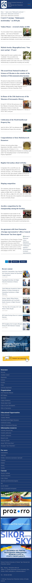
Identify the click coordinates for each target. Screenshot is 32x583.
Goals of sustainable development (8, 488)
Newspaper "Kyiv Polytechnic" (8, 445)
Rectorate (3, 372)
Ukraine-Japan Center (6, 403)
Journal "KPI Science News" (7, 443)
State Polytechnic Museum (7, 392)
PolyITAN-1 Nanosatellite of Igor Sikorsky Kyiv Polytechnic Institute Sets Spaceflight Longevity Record (12, 273)
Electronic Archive (5, 440)
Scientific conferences (6, 435)
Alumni (2, 465)
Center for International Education (9, 425)
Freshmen (3, 460)
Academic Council (5, 374)
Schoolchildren (4, 452)
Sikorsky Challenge (5, 473)
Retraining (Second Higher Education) (10, 420)
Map (2, 567)
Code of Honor (4, 478)
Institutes (3, 380)
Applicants (3, 455)
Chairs (2, 385)
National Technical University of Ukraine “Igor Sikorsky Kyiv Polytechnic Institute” (15, 4)
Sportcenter (3, 398)
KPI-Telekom (4, 395)
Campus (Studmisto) (5, 400)
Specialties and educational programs (9, 480)
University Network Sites (7, 430)
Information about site (14, 567)
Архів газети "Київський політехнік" (14, 12)
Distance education (5, 415)
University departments (6, 387)
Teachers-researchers (5, 475)
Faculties (3, 382)
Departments (4, 377)
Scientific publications (6, 433)
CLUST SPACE (4, 486)
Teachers (3, 468)
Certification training (6, 422)
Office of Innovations (6, 408)
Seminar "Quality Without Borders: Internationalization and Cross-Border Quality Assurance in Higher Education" (11, 300)
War (2, 483)
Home (2, 12)
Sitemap (6, 567)
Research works (4, 438)
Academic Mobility (5, 417)
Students (3, 462)
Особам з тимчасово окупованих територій (11, 457)
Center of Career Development (8, 405)
